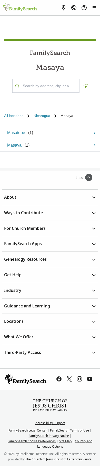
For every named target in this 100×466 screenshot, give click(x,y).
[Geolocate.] (86, 86)
